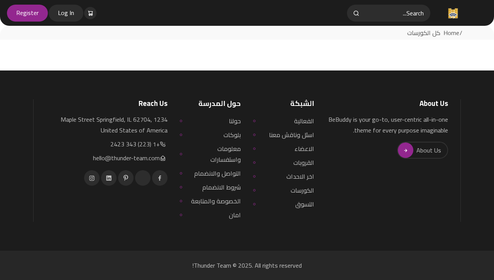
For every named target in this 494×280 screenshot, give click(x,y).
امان (235, 215)
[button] (91, 13)
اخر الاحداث (300, 176)
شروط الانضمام (221, 187)
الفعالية (304, 121)
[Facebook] (159, 178)
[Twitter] (143, 178)
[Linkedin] (109, 178)
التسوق (304, 204)
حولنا (235, 121)
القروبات (303, 162)
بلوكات (232, 135)
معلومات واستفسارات (225, 154)
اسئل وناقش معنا (291, 135)
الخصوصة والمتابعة (216, 201)
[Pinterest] (126, 178)
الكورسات (302, 190)
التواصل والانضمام (217, 173)
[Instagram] (92, 178)
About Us (428, 150)
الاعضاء (304, 148)
